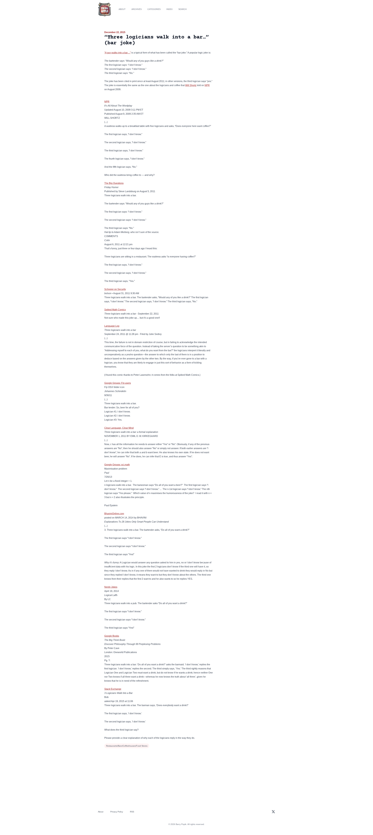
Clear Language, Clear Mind (119, 428)
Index (169, 9)
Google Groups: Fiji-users (117, 383)
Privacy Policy (116, 812)
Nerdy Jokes (110, 587)
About (122, 9)
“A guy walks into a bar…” (117, 52)
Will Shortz (190, 85)
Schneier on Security (115, 289)
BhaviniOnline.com (114, 513)
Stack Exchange (112, 689)
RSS (132, 812)
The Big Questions (114, 183)
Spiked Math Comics (115, 309)
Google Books (111, 636)
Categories (154, 9)
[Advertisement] (242, 53)
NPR (207, 85)
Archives (136, 9)
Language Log (111, 326)
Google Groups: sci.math (117, 464)
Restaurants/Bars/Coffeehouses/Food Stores (126, 746)
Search (182, 9)
